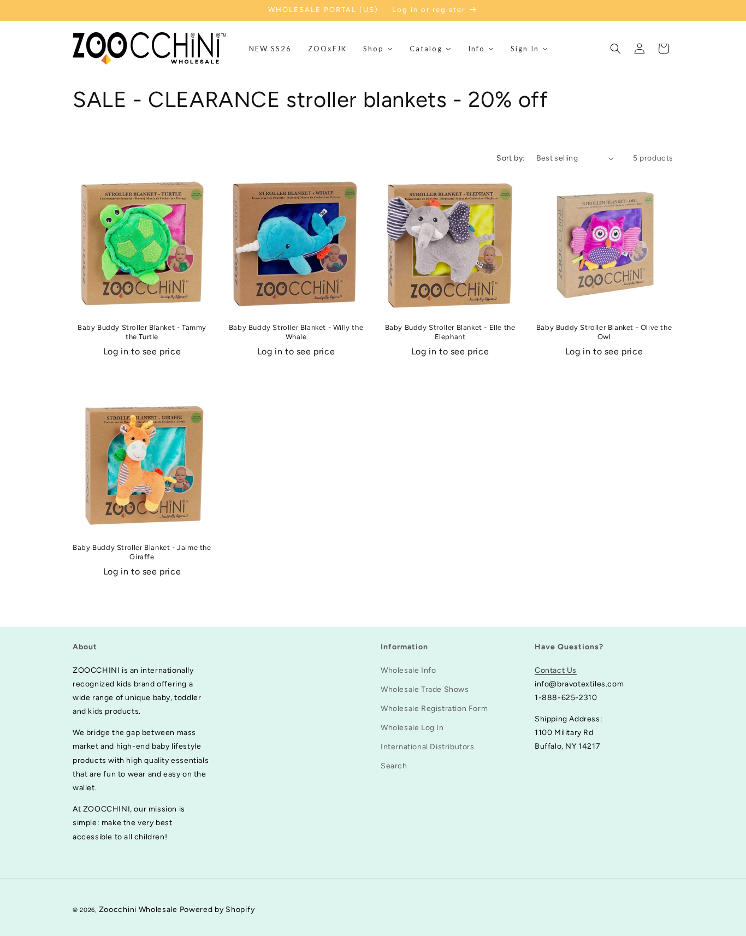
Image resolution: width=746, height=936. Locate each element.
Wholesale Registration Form (434, 708)
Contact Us (556, 669)
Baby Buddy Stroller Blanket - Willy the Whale (296, 332)
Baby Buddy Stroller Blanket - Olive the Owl (604, 332)
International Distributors (428, 746)
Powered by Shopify (217, 909)
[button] (615, 49)
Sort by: (510, 158)
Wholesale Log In (412, 727)
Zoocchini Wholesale (138, 909)
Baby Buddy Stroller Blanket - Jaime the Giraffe (142, 552)
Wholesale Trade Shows (425, 689)
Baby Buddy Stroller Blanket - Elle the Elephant (450, 332)
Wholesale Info (408, 669)
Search (394, 766)
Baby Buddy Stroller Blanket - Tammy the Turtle (142, 332)
